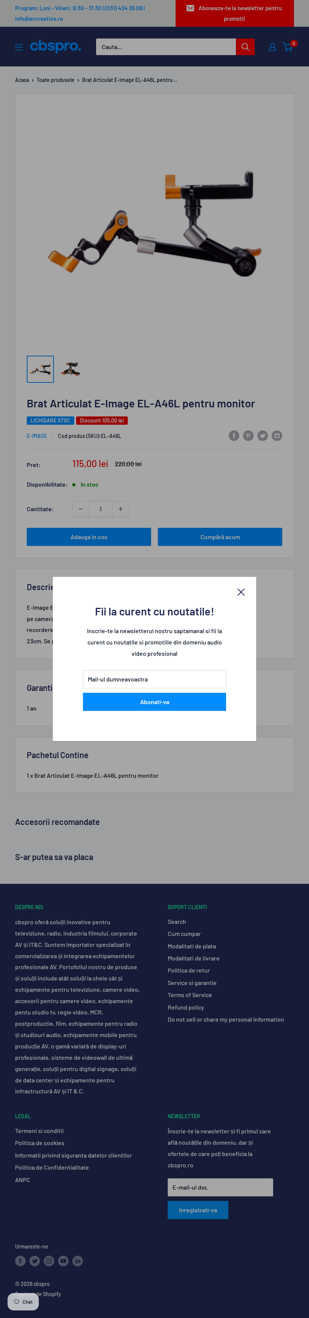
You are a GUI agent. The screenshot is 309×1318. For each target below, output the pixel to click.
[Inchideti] (241, 591)
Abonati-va (154, 701)
